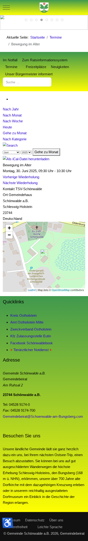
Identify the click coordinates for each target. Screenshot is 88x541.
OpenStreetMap (61, 290)
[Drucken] (11, 99)
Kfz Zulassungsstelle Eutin (30, 336)
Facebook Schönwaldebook (31, 343)
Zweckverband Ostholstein (30, 329)
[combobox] (27, 82)
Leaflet (32, 290)
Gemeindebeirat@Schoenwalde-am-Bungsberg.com (43, 416)
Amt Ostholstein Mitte (26, 322)
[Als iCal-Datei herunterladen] (26, 159)
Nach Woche (13, 121)
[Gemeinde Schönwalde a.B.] (44, 7)
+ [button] (9, 228)
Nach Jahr (11, 109)
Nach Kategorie (15, 139)
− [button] (9, 235)
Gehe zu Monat (15, 133)
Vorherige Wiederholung (21, 177)
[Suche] (10, 145)
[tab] (26, 20)
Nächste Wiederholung (20, 183)
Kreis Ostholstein (23, 315)
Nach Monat (12, 115)
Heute (7, 127)
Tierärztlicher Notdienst (31, 350)
